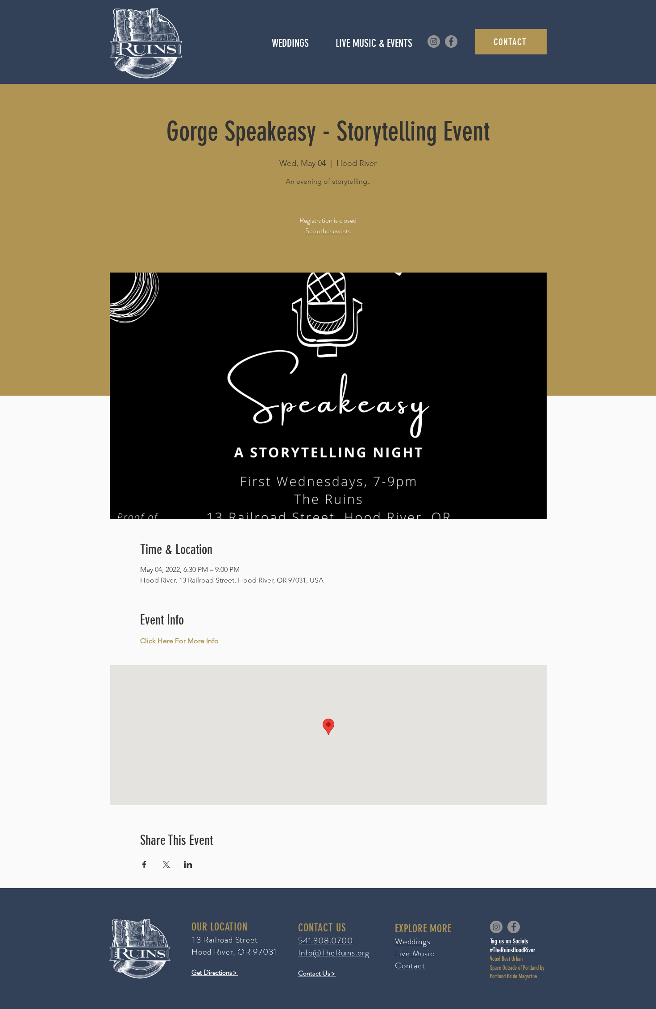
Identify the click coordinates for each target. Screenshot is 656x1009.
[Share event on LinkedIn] (188, 864)
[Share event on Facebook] (144, 864)
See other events (328, 231)
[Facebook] (451, 41)
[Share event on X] (166, 864)
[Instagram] (434, 41)
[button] (373, 43)
